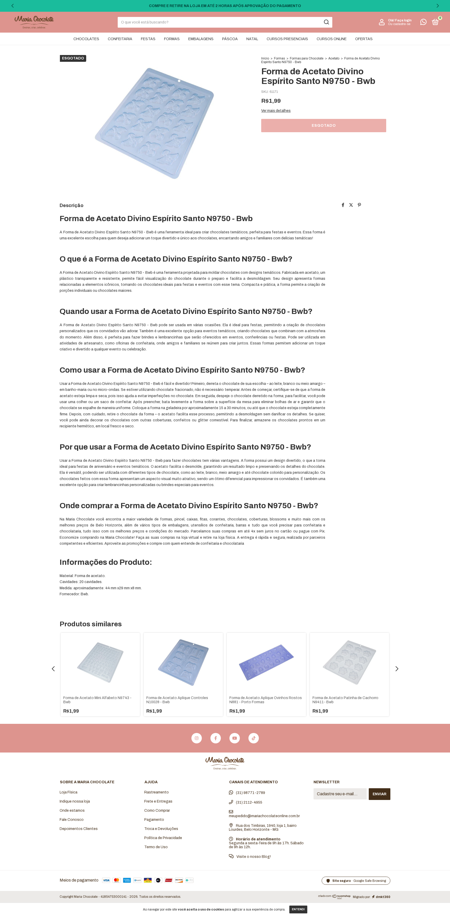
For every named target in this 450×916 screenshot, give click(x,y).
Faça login (403, 20)
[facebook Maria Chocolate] (215, 738)
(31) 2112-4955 (248, 802)
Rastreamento (156, 792)
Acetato (333, 58)
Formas (279, 58)
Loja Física (68, 792)
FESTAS (148, 39)
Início (265, 58)
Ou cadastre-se (399, 24)
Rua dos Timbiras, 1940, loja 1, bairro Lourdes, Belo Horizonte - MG (263, 828)
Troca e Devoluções (161, 829)
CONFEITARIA (120, 39)
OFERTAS (364, 39)
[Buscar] (326, 22)
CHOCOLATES (86, 39)
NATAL (252, 39)
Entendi (298, 909)
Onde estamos (72, 810)
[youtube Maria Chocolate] (234, 738)
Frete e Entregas (158, 801)
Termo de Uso (156, 847)
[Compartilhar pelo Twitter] (351, 205)
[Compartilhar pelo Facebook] (343, 205)
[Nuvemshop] (334, 898)
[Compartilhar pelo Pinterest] (359, 205)
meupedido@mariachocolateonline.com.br (264, 816)
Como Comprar (157, 810)
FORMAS (172, 39)
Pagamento (154, 820)
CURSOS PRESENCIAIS (287, 39)
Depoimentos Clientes (79, 829)
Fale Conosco (72, 820)
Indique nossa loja (75, 801)
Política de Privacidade (163, 838)
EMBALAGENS (201, 39)
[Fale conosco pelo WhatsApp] (423, 23)
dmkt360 (383, 897)
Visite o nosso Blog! (253, 857)
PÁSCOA (230, 39)
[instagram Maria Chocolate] (196, 738)
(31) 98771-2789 (250, 793)
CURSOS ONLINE (332, 39)
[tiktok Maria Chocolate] (253, 738)
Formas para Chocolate (306, 58)
